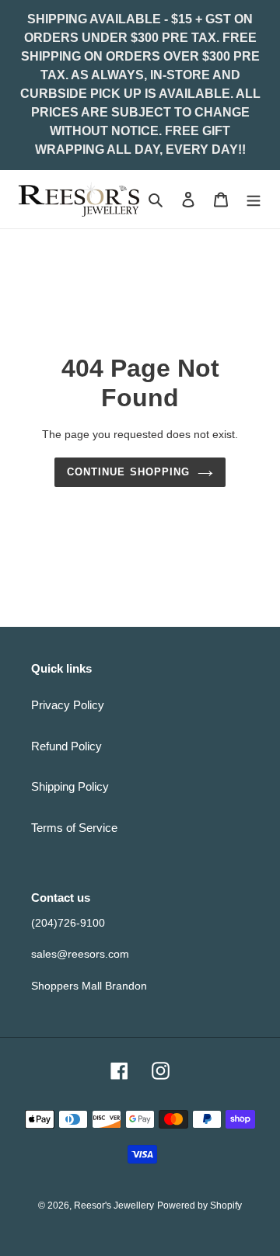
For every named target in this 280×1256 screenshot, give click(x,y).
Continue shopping (128, 472)
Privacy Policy (67, 705)
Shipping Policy (70, 786)
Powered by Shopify (199, 1205)
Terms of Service (74, 827)
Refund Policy (66, 746)
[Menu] (253, 199)
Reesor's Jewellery (114, 1205)
